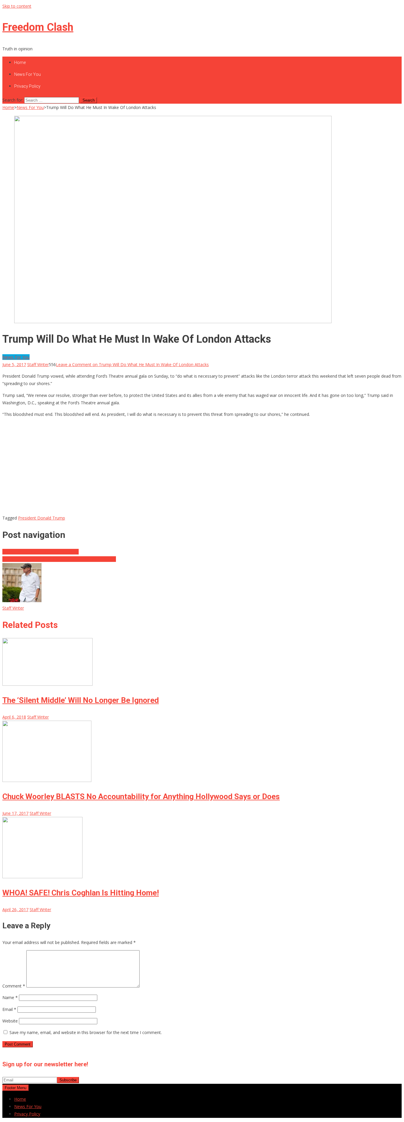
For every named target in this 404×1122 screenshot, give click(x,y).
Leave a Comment (132, 364)
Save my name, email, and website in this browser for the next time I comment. (85, 1032)
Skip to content (16, 6)
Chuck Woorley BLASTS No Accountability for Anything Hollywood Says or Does (141, 796)
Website (10, 1021)
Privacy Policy (27, 86)
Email (9, 1009)
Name (10, 997)
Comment (13, 986)
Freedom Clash (37, 27)
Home (20, 62)
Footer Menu (15, 1088)
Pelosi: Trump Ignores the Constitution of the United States (59, 559)
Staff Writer (38, 364)
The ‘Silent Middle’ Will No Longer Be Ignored (80, 700)
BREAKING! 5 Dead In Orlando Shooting (40, 551)
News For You (27, 74)
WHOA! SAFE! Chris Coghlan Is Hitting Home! (80, 892)
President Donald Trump (41, 518)
